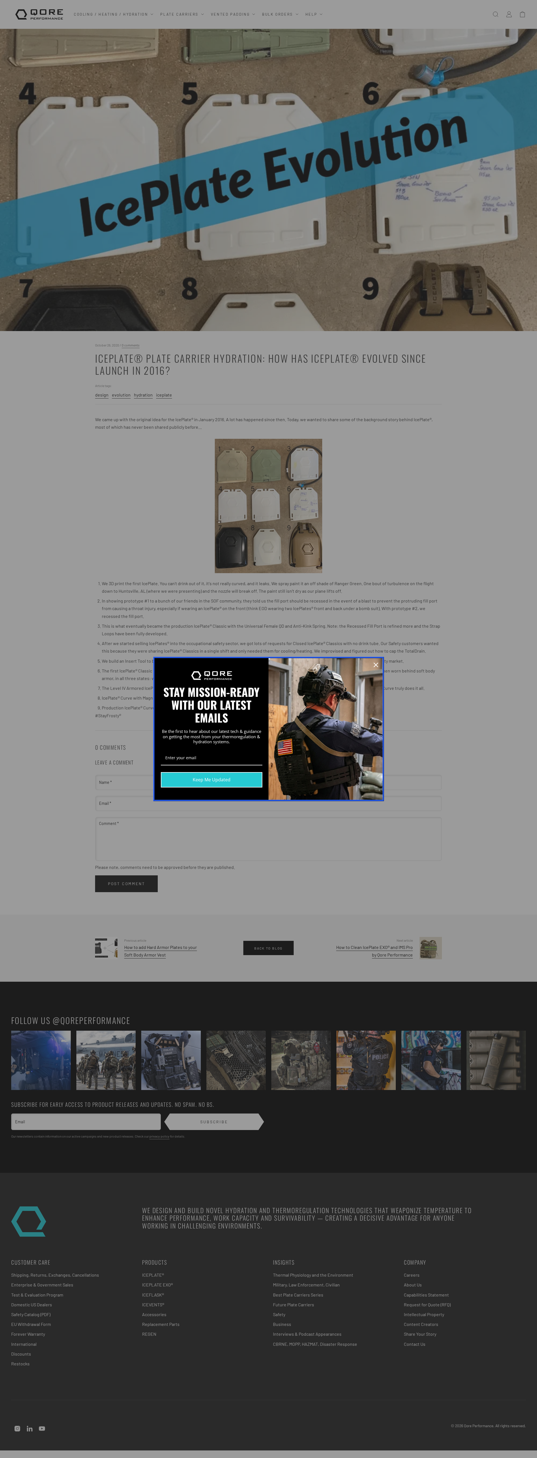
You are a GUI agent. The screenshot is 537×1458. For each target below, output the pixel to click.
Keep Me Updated (211, 780)
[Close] (376, 665)
